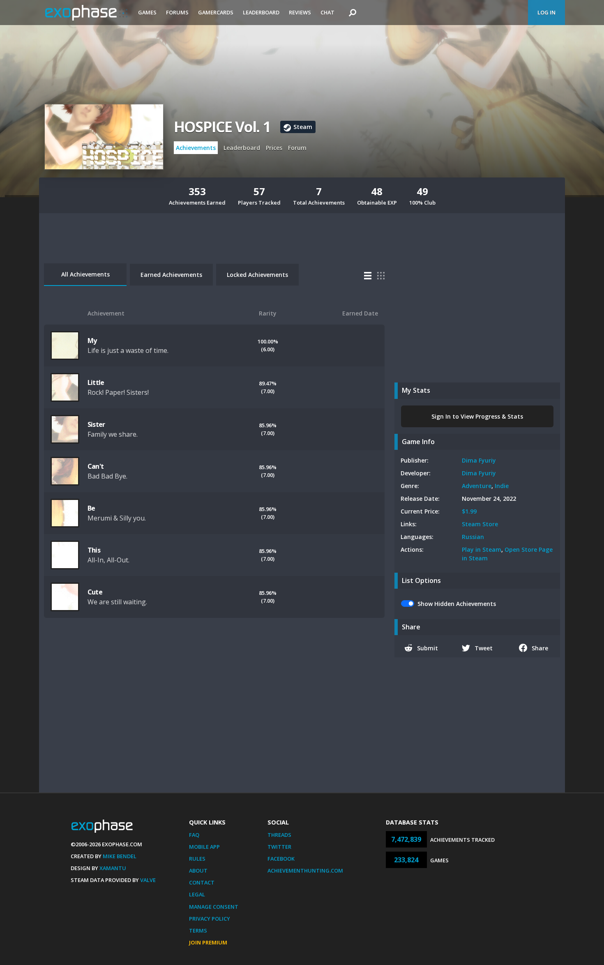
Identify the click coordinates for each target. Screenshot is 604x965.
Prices (274, 148)
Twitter (279, 846)
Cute (95, 592)
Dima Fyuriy (479, 460)
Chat (327, 12)
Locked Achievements (257, 275)
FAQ (194, 834)
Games (147, 12)
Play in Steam (481, 549)
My (92, 340)
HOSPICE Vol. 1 (222, 127)
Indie (502, 486)
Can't (96, 466)
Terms (198, 930)
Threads (279, 834)
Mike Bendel (119, 856)
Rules (197, 858)
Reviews (300, 12)
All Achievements (85, 274)
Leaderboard (261, 12)
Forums (177, 12)
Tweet (484, 648)
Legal (197, 894)
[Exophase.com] (86, 13)
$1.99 (469, 511)
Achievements (196, 148)
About (198, 870)
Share (540, 648)
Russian (473, 537)
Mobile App (204, 846)
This (94, 550)
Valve (148, 880)
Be (91, 508)
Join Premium (208, 942)
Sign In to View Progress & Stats (477, 416)
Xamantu (112, 868)
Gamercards (215, 12)
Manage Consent (213, 906)
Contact (201, 882)
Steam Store (480, 524)
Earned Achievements (171, 275)
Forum (297, 148)
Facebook (281, 858)
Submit (427, 648)
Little (96, 382)
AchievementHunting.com (305, 870)
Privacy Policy (209, 918)
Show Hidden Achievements (456, 604)
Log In (546, 12)
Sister (96, 424)
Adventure (476, 486)
